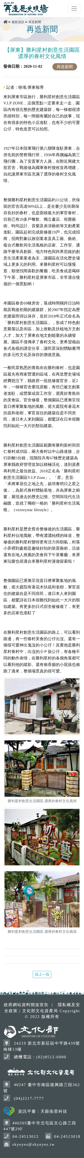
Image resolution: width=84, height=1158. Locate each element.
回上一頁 (42, 974)
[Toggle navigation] (74, 8)
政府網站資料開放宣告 (26, 1004)
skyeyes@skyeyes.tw (33, 1144)
